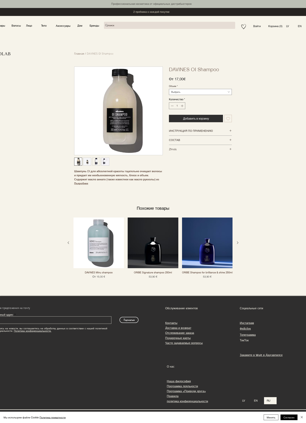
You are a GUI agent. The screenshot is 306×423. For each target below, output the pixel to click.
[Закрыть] (302, 417)
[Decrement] (171, 106)
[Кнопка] (54, 3)
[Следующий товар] (238, 243)
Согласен (289, 417)
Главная (79, 54)
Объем (173, 86)
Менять (271, 417)
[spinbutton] (177, 106)
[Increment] (182, 106)
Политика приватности (52, 417)
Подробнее (81, 183)
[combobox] (200, 92)
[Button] (29, 25)
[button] (275, 26)
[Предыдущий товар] (68, 243)
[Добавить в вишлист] (228, 118)
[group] (153, 249)
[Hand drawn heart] (243, 27)
